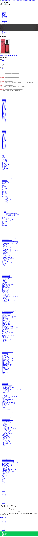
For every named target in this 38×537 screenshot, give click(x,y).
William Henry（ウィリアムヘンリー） (9, 465)
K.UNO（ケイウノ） (5, 337)
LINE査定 (4, 534)
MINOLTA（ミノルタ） (6, 363)
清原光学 (3, 483)
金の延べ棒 (6, 210)
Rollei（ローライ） (5, 405)
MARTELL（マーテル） (6, 355)
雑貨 (3, 222)
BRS (3, 254)
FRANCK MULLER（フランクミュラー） (9, 300)
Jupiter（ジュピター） (6, 336)
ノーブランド (4, 475)
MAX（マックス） (5, 356)
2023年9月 (4, 132)
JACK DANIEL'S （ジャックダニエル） (9, 332)
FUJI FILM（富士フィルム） (7, 301)
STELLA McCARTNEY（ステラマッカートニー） (11, 428)
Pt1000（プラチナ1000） (8, 172)
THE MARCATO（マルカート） (7, 443)
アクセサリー (4, 158)
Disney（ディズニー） (6, 287)
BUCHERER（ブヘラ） (6, 255)
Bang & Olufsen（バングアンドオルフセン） (10, 241)
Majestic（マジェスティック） (7, 352)
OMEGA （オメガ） (5, 375)
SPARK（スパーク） (5, 425)
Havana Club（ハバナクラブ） (7, 318)
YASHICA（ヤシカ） (5, 468)
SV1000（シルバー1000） (8, 219)
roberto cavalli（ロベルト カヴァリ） (8, 402)
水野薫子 (3, 482)
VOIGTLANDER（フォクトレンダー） (9, 458)
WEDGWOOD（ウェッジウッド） (8, 461)
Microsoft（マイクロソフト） (7, 361)
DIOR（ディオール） (6, 286)
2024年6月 (4, 122)
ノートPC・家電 (5, 168)
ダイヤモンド (4, 165)
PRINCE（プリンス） (6, 393)
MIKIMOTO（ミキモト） (14, 77)
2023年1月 (4, 140)
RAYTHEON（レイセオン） (7, 397)
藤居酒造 (3, 65)
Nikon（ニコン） (5, 371)
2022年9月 (4, 144)
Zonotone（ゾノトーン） (6, 473)
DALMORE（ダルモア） (6, 282)
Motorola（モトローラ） (6, 367)
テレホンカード (5, 166)
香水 (3, 224)
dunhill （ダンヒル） (5, 289)
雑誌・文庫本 (4, 221)
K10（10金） (6, 197)
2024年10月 (4, 118)
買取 (3, 68)
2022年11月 (4, 142)
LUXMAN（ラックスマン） (7, 351)
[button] (19, 7)
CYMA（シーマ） (5, 279)
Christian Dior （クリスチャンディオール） (17, 89)
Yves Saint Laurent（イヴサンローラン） (9, 469)
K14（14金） (6, 198)
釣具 (3, 216)
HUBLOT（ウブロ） (5, 325)
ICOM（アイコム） (5, 329)
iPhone (3, 156)
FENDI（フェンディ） (6, 298)
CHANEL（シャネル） (6, 267)
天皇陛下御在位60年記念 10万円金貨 (12, 214)
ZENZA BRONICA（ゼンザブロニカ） (9, 470)
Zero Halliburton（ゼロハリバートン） (9, 471)
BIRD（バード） (5, 245)
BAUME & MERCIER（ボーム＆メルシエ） (9, 243)
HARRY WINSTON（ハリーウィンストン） (10, 316)
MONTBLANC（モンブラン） (7, 365)
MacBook (3, 157)
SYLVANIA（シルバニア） (6, 432)
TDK (3, 439)
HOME (4, 532)
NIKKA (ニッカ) (4, 370)
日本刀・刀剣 (4, 188)
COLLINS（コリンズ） (6, 275)
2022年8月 (4, 145)
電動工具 (3, 223)
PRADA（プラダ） (5, 392)
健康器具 (3, 183)
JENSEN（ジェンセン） (6, 333)
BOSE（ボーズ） (5, 248)
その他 (3, 474)
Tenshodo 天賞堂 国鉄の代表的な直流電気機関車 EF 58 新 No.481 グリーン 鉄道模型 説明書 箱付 (17, 82)
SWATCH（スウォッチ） (6, 431)
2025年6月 (4, 110)
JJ (2, 334)
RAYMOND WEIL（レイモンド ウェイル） (9, 396)
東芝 (3, 480)
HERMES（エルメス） (6, 320)
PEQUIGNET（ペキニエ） (6, 386)
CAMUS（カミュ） (5, 260)
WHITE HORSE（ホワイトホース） (8, 463)
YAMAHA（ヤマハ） (5, 467)
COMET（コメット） (6, 276)
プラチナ (3, 171)
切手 (3, 184)
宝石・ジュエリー (9, 77)
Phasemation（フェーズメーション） (8, 387)
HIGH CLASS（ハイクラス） (7, 322)
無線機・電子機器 (5, 193)
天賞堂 (10, 81)
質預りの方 (4, 494)
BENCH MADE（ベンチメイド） (8, 244)
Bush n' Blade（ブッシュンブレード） (9, 258)
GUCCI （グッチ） (5, 314)
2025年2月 (4, 114)
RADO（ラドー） (5, 394)
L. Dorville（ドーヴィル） (6, 342)
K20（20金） (6, 202)
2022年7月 (4, 146)
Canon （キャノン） (5, 261)
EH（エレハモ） (5, 293)
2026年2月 (4, 102)
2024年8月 (4, 120)
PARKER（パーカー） (6, 382)
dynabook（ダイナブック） (7, 291)
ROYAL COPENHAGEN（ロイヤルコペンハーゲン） (11, 409)
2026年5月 (4, 99)
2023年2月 (4, 139)
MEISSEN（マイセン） (6, 359)
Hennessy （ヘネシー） (6, 319)
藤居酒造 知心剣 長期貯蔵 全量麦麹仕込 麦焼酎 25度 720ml (8, 55)
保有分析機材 (4, 502)
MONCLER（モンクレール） (7, 364)
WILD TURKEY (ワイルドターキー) (8, 464)
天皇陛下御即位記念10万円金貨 (11, 213)
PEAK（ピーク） (5, 383)
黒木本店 (3, 491)
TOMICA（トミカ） (5, 446)
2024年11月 (4, 117)
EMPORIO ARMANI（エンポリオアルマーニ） (10, 296)
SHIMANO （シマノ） (6, 421)
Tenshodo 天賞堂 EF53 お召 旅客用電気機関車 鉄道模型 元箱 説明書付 (12, 86)
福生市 (3, 60)
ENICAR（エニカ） (5, 297)
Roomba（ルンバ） (5, 406)
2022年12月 (4, 141)
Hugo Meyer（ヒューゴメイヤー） (8, 326)
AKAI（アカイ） (5, 230)
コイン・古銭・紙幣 (5, 164)
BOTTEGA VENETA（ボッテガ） (8, 249)
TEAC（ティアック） (6, 440)
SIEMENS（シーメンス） (6, 422)
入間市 (6, 85)
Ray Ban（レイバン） (6, 395)
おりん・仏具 (4, 161)
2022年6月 (4, 147)
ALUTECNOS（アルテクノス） (7, 232)
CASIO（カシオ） (5, 264)
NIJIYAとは (4, 493)
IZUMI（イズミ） (5, 331)
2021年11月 (4, 148)
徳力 (3, 477)
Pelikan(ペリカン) (5, 384)
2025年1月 (4, 115)
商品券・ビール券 (5, 185)
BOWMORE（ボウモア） (6, 251)
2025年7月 (4, 109)
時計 (3, 189)
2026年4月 (4, 100)
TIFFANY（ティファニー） (7, 444)
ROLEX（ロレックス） (6, 404)
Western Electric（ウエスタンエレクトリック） (10, 462)
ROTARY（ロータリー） (6, 407)
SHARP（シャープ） (6, 419)
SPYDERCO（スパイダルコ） (7, 426)
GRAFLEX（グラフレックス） (7, 312)
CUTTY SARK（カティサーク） (7, 278)
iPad (3, 155)
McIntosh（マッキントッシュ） (7, 358)
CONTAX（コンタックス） (7, 277)
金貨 (5, 212)
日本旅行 (3, 478)
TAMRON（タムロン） (6, 437)
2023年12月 (4, 129)
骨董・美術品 (4, 225)
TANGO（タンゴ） (5, 438)
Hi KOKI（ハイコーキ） (6, 321)
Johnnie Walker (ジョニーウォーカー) (8, 335)
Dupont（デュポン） (5, 290)
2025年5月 (4, 111)
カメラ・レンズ (5, 162)
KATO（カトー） (5, 338)
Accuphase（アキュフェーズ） (7, 229)
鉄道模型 (8, 81)
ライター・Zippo (5, 181)
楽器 (3, 190)
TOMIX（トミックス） (6, 447)
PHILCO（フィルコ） (6, 388)
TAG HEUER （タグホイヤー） (7, 433)
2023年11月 (4, 130)
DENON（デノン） (5, 283)
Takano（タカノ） (5, 435)
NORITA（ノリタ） (5, 373)
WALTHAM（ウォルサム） (6, 459)
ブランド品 (4, 179)
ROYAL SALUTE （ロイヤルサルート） (9, 410)
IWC (3, 330)
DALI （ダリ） (4, 281)
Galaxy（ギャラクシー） (6, 303)
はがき (3, 169)
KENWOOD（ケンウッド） (7, 339)
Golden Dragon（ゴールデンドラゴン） (9, 310)
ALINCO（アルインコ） (6, 231)
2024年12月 (4, 116)
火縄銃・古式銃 (5, 192)
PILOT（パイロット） (6, 391)
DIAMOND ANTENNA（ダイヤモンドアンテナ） (10, 284)
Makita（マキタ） (5, 353)
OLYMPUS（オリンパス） (6, 374)
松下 (3, 481)
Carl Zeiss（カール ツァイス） (7, 262)
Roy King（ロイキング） (6, 408)
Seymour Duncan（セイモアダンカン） (9, 418)
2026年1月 (4, 103)
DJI (2, 288)
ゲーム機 (3, 163)
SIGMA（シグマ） (5, 423)
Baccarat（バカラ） (5, 239)
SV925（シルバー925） (8, 220)
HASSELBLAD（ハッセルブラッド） (8, 317)
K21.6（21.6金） (7, 203)
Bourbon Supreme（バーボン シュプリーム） (10, 250)
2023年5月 (4, 136)
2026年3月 (4, 101)
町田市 (6, 81)
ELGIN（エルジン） (5, 294)
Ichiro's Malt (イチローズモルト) (7, 328)
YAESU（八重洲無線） (6, 466)
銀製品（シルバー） (5, 218)
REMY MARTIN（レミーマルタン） (8, 399)
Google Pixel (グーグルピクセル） (8, 311)
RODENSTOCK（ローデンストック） (9, 403)
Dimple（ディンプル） (6, 285)
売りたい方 (4, 495)
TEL (3, 535)
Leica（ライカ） (5, 343)
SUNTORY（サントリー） (6, 430)
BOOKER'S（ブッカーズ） (7, 247)
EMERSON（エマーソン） (7, 295)
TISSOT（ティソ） (5, 445)
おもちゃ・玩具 (5, 160)
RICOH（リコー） (5, 400)
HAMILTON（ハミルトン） (7, 315)
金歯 (5, 211)
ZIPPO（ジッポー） (5, 472)
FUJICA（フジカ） (5, 302)
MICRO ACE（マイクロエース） (8, 360)
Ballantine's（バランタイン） (7, 240)
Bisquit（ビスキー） (5, 246)
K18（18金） (6, 200)
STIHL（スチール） (5, 429)
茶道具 (3, 195)
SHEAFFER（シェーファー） (7, 420)
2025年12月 (4, 104)
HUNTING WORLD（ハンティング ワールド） (10, 327)
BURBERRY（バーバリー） (7, 257)
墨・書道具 (4, 186)
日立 (3, 479)
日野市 (6, 77)
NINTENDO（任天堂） (6, 372)
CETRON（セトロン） (6, 266)
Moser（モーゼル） (5, 366)
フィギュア (4, 170)
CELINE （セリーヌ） (6, 265)
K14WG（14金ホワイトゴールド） (10, 199)
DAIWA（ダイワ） (5, 280)
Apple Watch (4, 154)
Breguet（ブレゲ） (5, 252)
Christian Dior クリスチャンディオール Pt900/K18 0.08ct (10, 90)
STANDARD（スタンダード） (7, 427)
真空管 (3, 194)
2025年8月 (4, 108)
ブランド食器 (4, 180)
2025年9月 (4, 107)
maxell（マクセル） (5, 357)
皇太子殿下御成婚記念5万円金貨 (11, 215)
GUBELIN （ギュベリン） (6, 313)
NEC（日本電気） (5, 369)
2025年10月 (4, 106)
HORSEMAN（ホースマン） (7, 324)
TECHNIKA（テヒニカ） (6, 442)
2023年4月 (4, 137)
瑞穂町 (6, 89)
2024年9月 (4, 119)
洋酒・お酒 (4, 191)
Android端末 (4, 153)
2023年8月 (4, 133)
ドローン (3, 167)
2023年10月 (4, 131)
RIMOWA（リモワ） (5, 401)
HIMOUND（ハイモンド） (6, 323)
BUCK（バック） (5, 256)
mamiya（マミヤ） (5, 354)
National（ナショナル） (6, 368)
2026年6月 (4, 98)
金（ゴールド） (5, 196)
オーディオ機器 (5, 159)
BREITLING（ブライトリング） (7, 253)
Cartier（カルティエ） (6, 263)
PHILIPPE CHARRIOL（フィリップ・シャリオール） (11, 389)
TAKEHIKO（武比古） (6, 436)
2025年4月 (4, 112)
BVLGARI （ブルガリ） (6, 259)
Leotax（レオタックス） (6, 344)
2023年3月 (4, 138)
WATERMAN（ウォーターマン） (8, 460)
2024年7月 (4, 121)
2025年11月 (4, 105)
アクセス (3, 503)
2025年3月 (4, 113)
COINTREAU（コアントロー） (7, 274)
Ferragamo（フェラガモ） (6, 299)
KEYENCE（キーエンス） (6, 340)
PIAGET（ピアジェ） (6, 390)
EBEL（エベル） (5, 292)
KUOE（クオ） (4, 341)
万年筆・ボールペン (5, 182)
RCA (3, 398)
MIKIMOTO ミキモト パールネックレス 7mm (8, 78)
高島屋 (3, 490)
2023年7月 (4, 134)
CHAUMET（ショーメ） (6, 268)
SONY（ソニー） (5, 424)
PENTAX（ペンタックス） (7, 385)
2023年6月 (4, 135)
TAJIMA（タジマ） (5, 434)
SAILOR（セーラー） (6, 411)
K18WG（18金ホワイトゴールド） (10, 201)
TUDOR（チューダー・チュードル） (8, 451)
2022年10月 (4, 143)
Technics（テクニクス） (6, 441)
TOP (3, 492)
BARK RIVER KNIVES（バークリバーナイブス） (11, 242)
